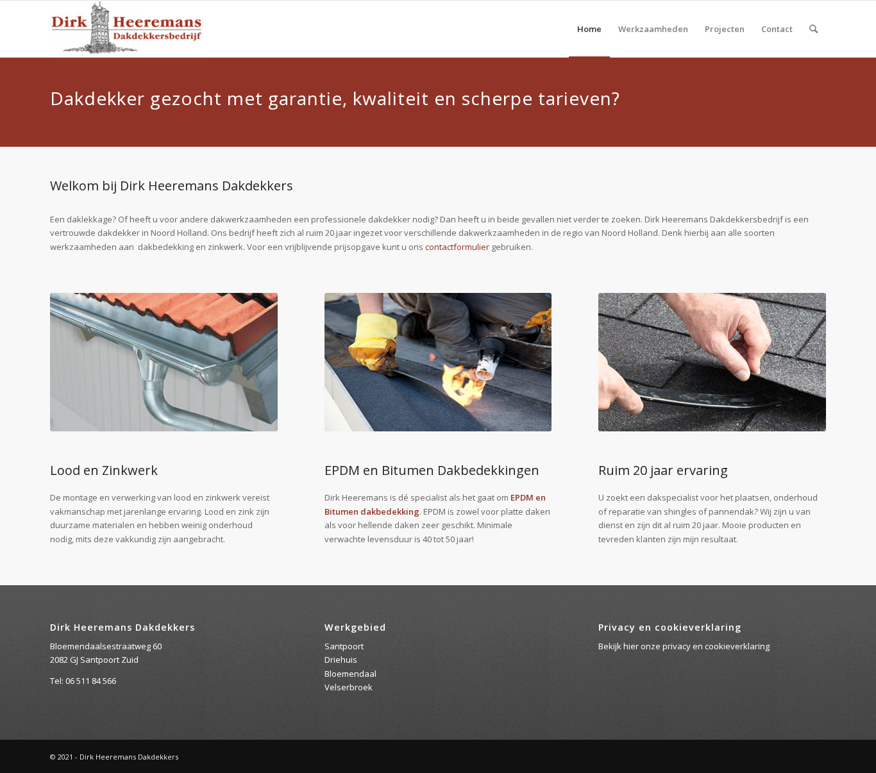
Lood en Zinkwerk (104, 470)
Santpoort (344, 646)
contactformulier (457, 247)
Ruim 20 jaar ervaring (663, 470)
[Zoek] (813, 29)
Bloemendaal (350, 673)
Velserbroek (348, 687)
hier (631, 646)
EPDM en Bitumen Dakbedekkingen (431, 470)
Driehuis (340, 659)
